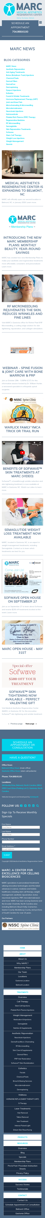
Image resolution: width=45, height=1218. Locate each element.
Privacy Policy (22, 1173)
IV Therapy (22, 1103)
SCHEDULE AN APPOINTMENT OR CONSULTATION (22, 745)
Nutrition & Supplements (22, 1028)
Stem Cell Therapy (13, 135)
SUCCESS (22, 1179)
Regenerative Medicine (15, 120)
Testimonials (22, 1189)
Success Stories (23, 1184)
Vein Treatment (22, 1121)
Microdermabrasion (14, 108)
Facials (22, 1073)
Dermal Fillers (11, 81)
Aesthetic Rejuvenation (15, 69)
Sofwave (10, 132)
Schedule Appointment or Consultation (22, 1204)
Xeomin (9, 144)
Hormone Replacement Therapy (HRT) (22, 99)
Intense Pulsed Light (22, 1126)
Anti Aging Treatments (15, 72)
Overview (22, 997)
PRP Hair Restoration (22, 1059)
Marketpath (34, 797)
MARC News (11, 66)
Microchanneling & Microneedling (19, 105)
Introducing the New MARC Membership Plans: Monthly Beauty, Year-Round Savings (23, 245)
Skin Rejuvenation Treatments (18, 129)
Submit (7, 855)
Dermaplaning (12, 87)
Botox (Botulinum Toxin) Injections (20, 75)
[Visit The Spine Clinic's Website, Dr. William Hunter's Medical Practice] (20, 926)
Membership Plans (22, 967)
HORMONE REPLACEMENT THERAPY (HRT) (22, 1099)
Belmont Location (22, 985)
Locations (22, 976)
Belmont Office (22, 1209)
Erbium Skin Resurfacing (22, 1130)
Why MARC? (22, 963)
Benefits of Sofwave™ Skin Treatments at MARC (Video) (22, 472)
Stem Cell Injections (22, 1006)
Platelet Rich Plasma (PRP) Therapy (20, 117)
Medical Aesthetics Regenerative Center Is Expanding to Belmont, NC (22, 188)
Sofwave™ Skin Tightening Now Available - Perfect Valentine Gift (22, 697)
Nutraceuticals (12, 114)
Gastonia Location (23, 981)
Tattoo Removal (22, 1117)
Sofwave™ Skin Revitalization (22, 1063)
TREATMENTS (22, 992)
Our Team (22, 972)
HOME (22, 948)
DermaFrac (10, 84)
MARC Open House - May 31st (22, 650)
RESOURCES (22, 1143)
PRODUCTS (22, 1137)
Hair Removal (22, 1113)
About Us (22, 959)
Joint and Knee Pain (14, 102)
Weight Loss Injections (15, 138)
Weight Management (15, 141)
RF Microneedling (13, 123)
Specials (22, 1157)
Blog (22, 1152)
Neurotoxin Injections (14, 111)
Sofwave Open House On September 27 (22, 599)
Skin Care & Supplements (22, 1050)
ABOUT (23, 954)
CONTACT (22, 1195)
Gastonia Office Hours (11, 771)
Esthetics (9, 93)
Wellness (22, 1095)
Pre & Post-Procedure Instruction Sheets (22, 1167)
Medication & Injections (22, 1020)
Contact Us (22, 1200)
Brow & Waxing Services (22, 1081)
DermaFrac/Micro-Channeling (22, 1042)
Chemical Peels (12, 78)
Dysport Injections (13, 90)
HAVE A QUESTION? (23, 757)
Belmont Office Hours (11, 768)
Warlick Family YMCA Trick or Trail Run (22, 429)
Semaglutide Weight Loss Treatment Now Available (22, 533)
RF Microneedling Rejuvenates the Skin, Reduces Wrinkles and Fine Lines (22, 311)
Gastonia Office (23, 1213)
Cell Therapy (22, 1001)
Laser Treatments (22, 1108)
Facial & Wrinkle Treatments (17, 96)
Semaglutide (11, 126)
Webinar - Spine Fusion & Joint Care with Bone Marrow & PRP (22, 371)
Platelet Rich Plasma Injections (22, 1010)
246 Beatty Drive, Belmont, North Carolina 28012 (22, 785)
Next (30, 724)
